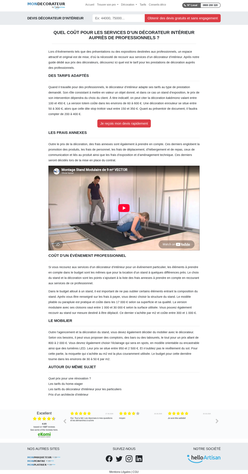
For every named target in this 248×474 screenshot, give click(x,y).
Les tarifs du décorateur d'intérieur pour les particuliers (84, 389)
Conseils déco (157, 4)
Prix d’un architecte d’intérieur (68, 394)
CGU (136, 471)
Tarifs (143, 4)
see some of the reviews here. (44, 429)
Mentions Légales (120, 471)
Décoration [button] (128, 4)
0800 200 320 (210, 5)
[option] (92, 423)
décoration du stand (95, 332)
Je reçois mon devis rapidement (124, 123)
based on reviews (44, 425)
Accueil (89, 4)
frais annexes (104, 144)
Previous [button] (64, 421)
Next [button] (217, 421)
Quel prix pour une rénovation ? (69, 378)
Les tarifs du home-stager (65, 384)
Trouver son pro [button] (106, 4)
